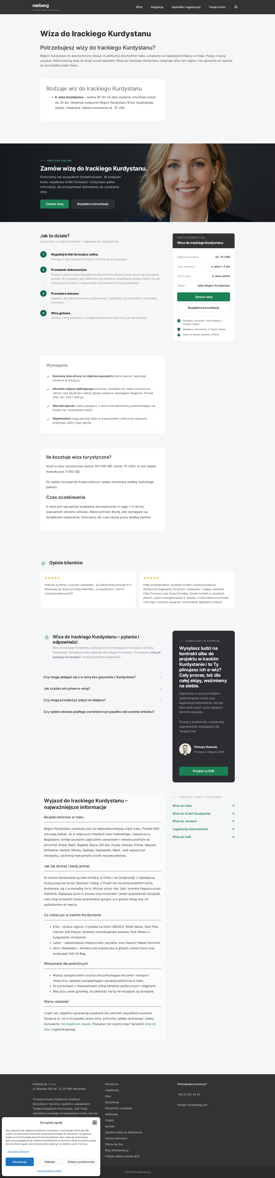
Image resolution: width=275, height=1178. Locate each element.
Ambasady (111, 1114)
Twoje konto (217, 7)
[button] (95, 1123)
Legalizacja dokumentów (190, 829)
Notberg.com (199, 1104)
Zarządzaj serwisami (18, 1151)
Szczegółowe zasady (76, 1024)
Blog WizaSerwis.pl (116, 1150)
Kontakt (109, 1126)
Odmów (50, 1162)
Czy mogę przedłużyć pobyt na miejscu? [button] (75, 700)
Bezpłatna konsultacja (93, 204)
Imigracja (157, 7)
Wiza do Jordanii (184, 821)
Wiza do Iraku (182, 805)
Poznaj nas (111, 1084)
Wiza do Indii (181, 837)
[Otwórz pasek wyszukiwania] (236, 7)
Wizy (139, 7)
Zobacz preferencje (81, 1162)
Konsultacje (112, 1102)
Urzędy (109, 1120)
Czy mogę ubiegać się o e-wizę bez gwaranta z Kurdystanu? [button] (90, 677)
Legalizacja (112, 1090)
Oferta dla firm (114, 1144)
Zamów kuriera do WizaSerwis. (124, 1132)
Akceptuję (20, 1162)
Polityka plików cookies (49, 1170)
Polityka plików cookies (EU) (122, 1156)
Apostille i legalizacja (186, 7)
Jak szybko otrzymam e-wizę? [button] (67, 688)
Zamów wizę (54, 204)
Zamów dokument (116, 1138)
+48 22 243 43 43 (188, 1094)
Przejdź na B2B (203, 771)
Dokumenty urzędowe (118, 1108)
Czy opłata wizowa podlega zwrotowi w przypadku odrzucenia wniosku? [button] (99, 712)
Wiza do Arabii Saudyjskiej (191, 813)
